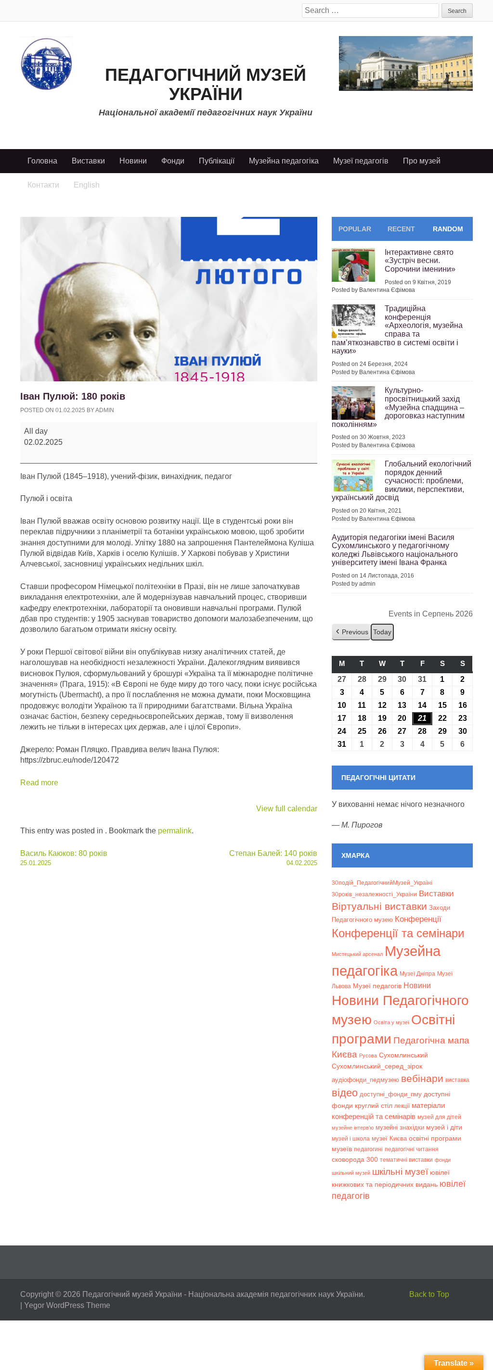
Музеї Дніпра (417, 973)
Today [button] (382, 632)
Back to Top (429, 1294)
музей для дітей (439, 1117)
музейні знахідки (400, 1127)
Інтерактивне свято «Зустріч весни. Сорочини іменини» (420, 260)
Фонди (172, 161)
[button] (351, 632)
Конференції (418, 919)
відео (345, 1093)
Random (448, 229)
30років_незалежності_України (374, 894)
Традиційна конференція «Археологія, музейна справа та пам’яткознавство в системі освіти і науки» (397, 329)
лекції (402, 1106)
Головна (42, 161)
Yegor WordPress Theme (67, 1305)
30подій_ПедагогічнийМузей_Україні (382, 883)
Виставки (88, 161)
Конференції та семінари (398, 933)
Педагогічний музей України (205, 84)
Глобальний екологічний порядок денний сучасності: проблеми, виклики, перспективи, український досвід (401, 481)
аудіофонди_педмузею (365, 1079)
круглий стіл (373, 1105)
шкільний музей (351, 1173)
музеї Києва (389, 1138)
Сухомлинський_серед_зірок (377, 1066)
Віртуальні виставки (379, 906)
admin (104, 410)
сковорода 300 (355, 1159)
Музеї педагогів (361, 161)
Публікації (216, 161)
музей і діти (444, 1127)
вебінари (422, 1078)
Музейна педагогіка (284, 161)
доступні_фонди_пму (391, 1094)
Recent (401, 229)
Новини (133, 161)
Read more (39, 783)
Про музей (422, 161)
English (87, 185)
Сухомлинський (403, 1055)
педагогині (368, 1149)
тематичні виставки (406, 1159)
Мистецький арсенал (357, 954)
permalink (175, 831)
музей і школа (351, 1138)
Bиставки (436, 893)
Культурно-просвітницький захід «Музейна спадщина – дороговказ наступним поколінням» (398, 407)
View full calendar (286, 808)
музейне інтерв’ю (353, 1128)
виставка (457, 1080)
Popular (354, 229)
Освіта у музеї (391, 1022)
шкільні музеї (400, 1171)
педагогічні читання (412, 1149)
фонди (443, 1160)
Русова (368, 1055)
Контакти (43, 185)
